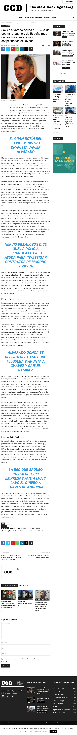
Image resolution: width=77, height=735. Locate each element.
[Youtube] (12, 696)
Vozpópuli (11, 526)
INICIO (21, 18)
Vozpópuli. (12, 131)
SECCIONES (55, 18)
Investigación (66, 67)
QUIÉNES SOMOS (29, 18)
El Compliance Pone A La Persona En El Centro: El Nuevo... (57, 98)
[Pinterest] (13, 49)
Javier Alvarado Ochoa (17, 531)
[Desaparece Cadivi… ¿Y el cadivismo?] (57, 44)
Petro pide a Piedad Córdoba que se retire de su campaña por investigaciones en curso (41, 606)
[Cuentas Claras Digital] (38, 7)
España (38, 528)
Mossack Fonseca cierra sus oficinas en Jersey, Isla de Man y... (68, 52)
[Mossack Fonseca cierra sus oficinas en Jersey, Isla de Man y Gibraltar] (57, 52)
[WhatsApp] (17, 49)
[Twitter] (8, 49)
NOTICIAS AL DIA (11, 23)
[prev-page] (2, 611)
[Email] (26, 49)
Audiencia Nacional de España (18, 528)
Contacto (48, 723)
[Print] (31, 49)
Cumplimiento (56, 92)
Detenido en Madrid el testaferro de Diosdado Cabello (39, 556)
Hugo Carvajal (6, 531)
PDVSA (38, 531)
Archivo (64, 37)
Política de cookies (58, 723)
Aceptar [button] (53, 731)
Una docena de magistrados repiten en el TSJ (25, 603)
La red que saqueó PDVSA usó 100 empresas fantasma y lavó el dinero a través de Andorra (25, 478)
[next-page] (6, 611)
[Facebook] (3, 49)
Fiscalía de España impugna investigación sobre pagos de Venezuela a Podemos (11, 557)
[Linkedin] (22, 49)
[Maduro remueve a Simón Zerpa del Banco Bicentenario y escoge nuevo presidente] (8, 595)
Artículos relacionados (10, 585)
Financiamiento (66, 45)
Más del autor (23, 585)
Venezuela (45, 531)
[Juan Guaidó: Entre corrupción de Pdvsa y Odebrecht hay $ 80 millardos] (57, 33)
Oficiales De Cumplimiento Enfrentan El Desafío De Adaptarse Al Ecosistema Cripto (69, 121)
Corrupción (31, 528)
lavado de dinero (30, 531)
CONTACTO (47, 18)
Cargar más (63, 73)
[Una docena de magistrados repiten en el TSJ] (25, 595)
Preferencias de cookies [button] (38, 732)
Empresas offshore (67, 55)
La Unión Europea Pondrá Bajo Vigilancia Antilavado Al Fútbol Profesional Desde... (70, 100)
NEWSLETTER (38, 18)
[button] (73, 18)
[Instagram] (3, 696)
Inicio (2, 23)
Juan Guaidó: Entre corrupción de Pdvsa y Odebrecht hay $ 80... (68, 33)
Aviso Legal (67, 723)
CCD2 (5, 45)
